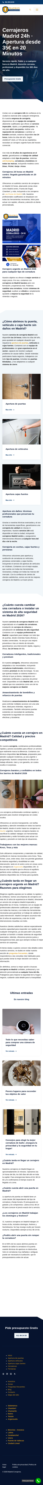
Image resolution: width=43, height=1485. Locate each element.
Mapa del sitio (13, 1395)
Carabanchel (13, 1435)
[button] (30, 10)
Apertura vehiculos (15, 1361)
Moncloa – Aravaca (16, 1430)
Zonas (10, 1384)
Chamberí (12, 1408)
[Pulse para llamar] (38, 1481)
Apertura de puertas (16, 1358)
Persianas (12, 1369)
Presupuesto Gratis (12, 79)
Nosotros (11, 1381)
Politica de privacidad (20, 1464)
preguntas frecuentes (18, 953)
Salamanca (12, 1406)
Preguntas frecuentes (16, 1387)
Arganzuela (18, 867)
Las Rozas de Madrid (13, 194)
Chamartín (12, 1411)
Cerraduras (12, 1366)
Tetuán (11, 1416)
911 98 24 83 (9, 2)
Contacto (11, 1392)
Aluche (3, 831)
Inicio (10, 1355)
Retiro (10, 1414)
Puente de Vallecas (16, 1441)
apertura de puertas (19, 343)
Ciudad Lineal (14, 1443)
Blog (9, 1390)
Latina (10, 1433)
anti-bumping (8, 161)
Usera (10, 1438)
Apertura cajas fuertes (16, 1364)
